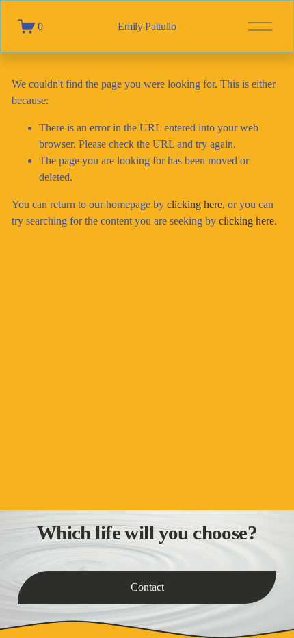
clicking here (194, 204)
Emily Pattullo (147, 26)
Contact (147, 587)
